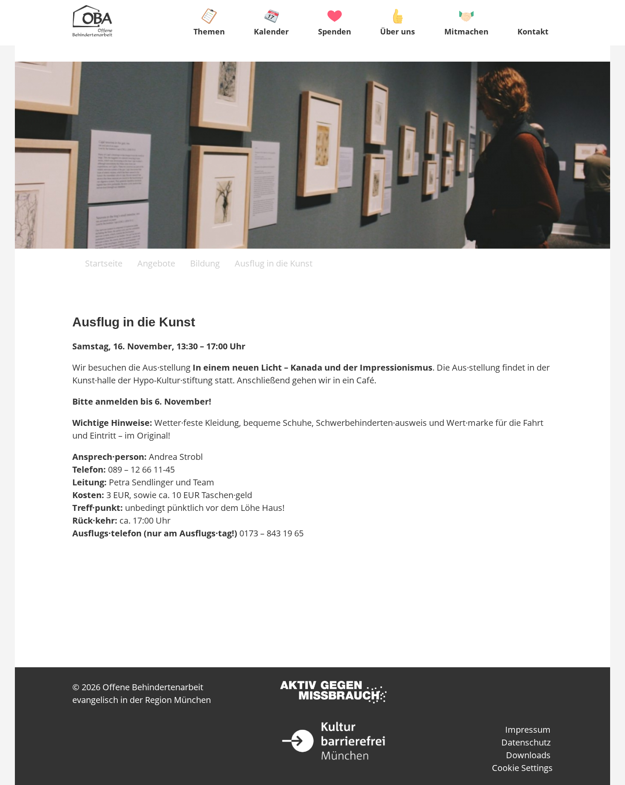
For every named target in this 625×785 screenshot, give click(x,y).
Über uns (397, 31)
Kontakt (532, 31)
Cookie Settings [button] (522, 768)
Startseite (102, 263)
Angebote (156, 263)
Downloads (528, 755)
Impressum (528, 729)
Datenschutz (526, 742)
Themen (209, 31)
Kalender (271, 31)
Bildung (205, 263)
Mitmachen (466, 31)
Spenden (334, 31)
